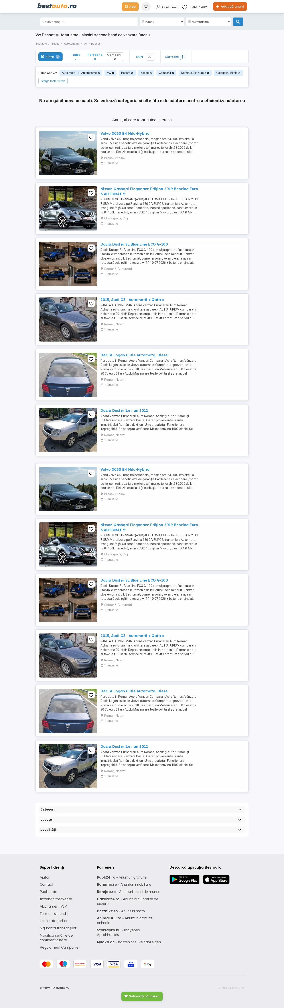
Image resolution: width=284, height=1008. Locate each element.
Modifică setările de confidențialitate (56, 937)
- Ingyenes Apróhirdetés (118, 932)
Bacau (144, 72)
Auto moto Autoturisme (79, 72)
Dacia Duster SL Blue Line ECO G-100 (134, 244)
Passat (125, 72)
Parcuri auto (198, 7)
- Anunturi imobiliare (124, 884)
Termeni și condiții (54, 913)
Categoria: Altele (226, 72)
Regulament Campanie (59, 947)
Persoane (95, 57)
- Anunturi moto (121, 911)
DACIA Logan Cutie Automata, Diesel (134, 355)
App (132, 7)
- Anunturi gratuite (122, 877)
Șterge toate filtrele (53, 81)
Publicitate (48, 891)
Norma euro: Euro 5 (193, 72)
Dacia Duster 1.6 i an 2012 (124, 410)
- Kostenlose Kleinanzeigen (129, 942)
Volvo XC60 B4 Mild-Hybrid (125, 133)
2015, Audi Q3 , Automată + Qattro (132, 299)
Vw (109, 72)
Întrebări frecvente (56, 899)
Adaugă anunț (232, 6)
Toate (75, 57)
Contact (46, 884)
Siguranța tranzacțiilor (58, 928)
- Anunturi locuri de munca (128, 891)
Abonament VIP (53, 906)
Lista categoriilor (54, 920)
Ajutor (45, 877)
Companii (165, 72)
